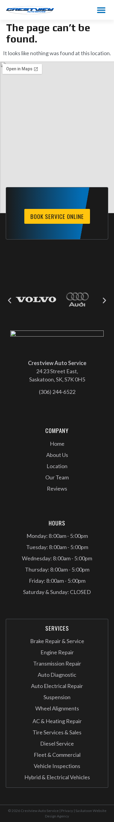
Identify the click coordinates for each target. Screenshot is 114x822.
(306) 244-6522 (57, 391)
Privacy (67, 810)
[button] (101, 10)
